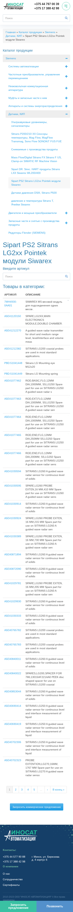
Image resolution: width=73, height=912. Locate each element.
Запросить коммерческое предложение (36, 806)
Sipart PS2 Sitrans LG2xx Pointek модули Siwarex (36, 182)
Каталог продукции (30, 32)
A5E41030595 (12, 485)
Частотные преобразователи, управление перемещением (34, 76)
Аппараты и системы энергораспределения (35, 105)
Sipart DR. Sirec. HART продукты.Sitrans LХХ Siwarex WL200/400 (35, 171)
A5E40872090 (12, 568)
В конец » (58, 789)
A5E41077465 (12, 434)
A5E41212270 (12, 330)
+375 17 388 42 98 (46, 8)
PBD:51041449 (13, 373)
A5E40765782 (12, 630)
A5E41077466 (12, 453)
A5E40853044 (12, 691)
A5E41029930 (12, 601)
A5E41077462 (12, 380)
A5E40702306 (12, 742)
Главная (11, 32)
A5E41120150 (12, 316)
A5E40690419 (12, 723)
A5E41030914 (12, 503)
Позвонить (55, 906)
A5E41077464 (12, 416)
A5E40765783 (12, 644)
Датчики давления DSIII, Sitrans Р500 (34, 192)
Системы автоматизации (23, 66)
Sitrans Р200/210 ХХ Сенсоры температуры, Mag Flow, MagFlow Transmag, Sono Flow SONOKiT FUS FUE (36, 137)
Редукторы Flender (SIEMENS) (26, 232)
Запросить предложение (18, 906)
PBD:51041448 (13, 363)
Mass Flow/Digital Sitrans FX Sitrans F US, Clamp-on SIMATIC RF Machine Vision (36, 159)
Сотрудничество (13, 879)
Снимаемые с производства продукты (34, 149)
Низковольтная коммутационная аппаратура (28, 88)
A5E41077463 (12, 398)
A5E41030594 (12, 471)
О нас (6, 873)
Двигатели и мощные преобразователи (32, 212)
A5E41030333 (12, 615)
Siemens (50, 32)
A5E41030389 (12, 536)
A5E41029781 (12, 583)
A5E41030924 (12, 518)
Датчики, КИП (14, 35)
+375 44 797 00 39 (46, 4)
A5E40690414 (12, 705)
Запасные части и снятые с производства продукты (33, 222)
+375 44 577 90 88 (14, 856)
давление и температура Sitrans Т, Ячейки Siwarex (32, 202)
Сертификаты (11, 884)
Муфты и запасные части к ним (27, 97)
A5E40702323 (12, 760)
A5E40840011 (12, 658)
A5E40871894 (12, 554)
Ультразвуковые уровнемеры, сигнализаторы (29, 124)
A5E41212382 (12, 348)
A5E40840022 (12, 673)
